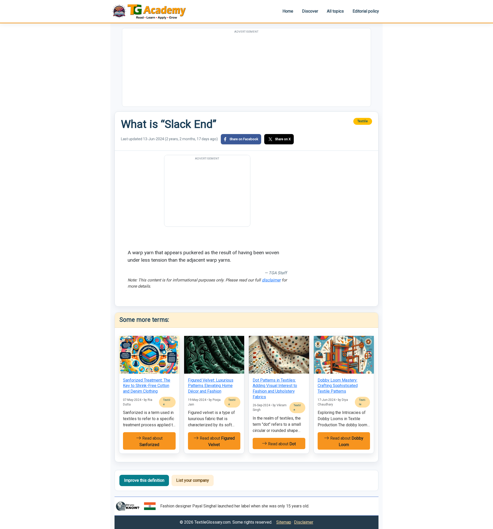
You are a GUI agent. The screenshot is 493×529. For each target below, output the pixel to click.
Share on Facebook (244, 139)
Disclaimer (303, 522)
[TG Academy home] (151, 11)
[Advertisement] (246, 71)
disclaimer (271, 280)
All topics (335, 11)
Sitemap (283, 522)
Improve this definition (144, 480)
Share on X (283, 139)
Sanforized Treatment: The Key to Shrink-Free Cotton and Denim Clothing (146, 386)
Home (287, 11)
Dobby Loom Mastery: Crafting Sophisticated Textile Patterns (338, 386)
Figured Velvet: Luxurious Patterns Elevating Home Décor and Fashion (210, 386)
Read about (151, 441)
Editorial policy (366, 11)
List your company (192, 480)
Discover (310, 11)
